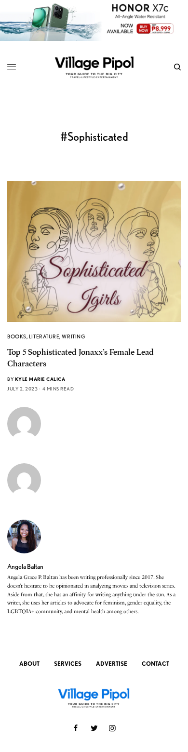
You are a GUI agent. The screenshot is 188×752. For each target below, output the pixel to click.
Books (17, 336)
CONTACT (155, 663)
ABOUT (29, 663)
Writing (73, 336)
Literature (44, 336)
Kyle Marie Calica (40, 379)
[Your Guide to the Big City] (94, 67)
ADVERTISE (111, 663)
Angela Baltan (25, 566)
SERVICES (67, 663)
